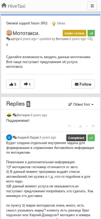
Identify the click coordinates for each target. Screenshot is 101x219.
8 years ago (39, 115)
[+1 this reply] (80, 126)
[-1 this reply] (93, 126)
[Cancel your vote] (86, 126)
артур (15, 38)
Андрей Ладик (28, 137)
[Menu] (92, 5)
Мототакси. (26, 33)
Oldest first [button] (81, 104)
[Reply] (69, 126)
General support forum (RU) (26, 22)
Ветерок (62, 38)
